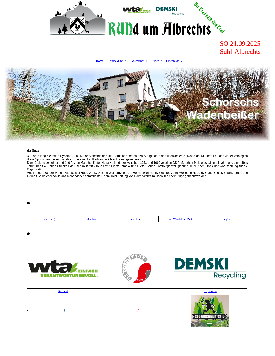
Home (99, 60)
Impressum (210, 291)
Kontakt (63, 291)
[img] (137, 20)
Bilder (155, 60)
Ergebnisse (172, 60)
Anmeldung (116, 60)
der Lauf (92, 219)
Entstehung (48, 219)
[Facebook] (64, 310)
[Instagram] (138, 310)
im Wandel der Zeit (180, 219)
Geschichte (137, 60)
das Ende (136, 219)
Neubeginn (224, 219)
